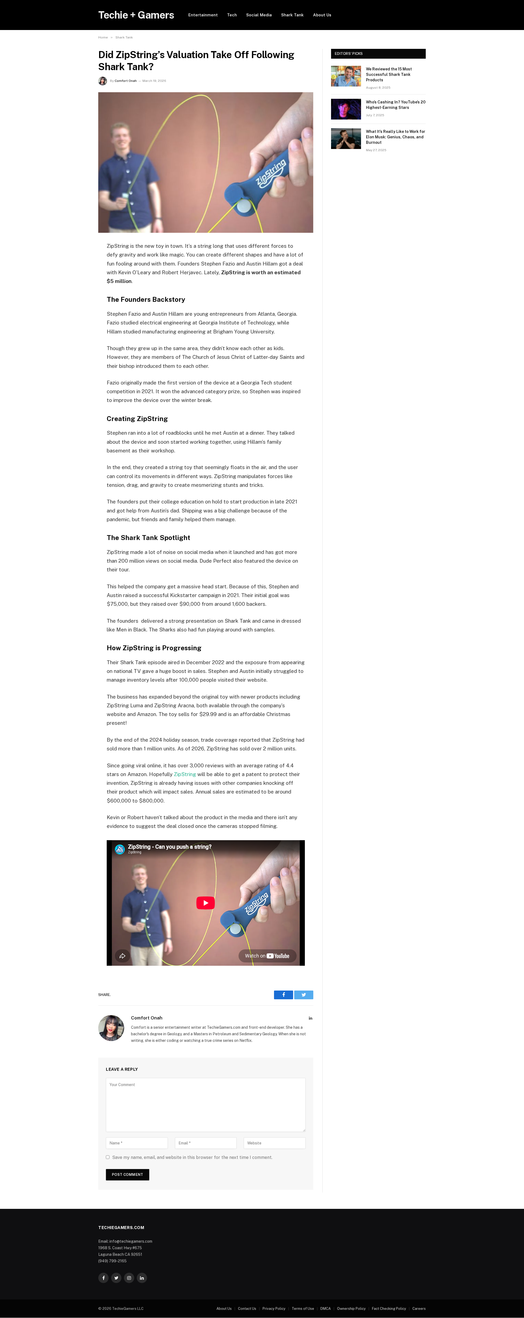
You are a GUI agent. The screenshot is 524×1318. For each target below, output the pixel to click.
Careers (419, 1309)
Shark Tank (292, 15)
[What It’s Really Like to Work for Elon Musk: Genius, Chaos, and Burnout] (346, 138)
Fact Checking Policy (389, 1309)
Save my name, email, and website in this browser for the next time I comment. (192, 1157)
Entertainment (203, 15)
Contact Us (247, 1309)
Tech (232, 15)
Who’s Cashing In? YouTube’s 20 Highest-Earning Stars (395, 105)
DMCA (325, 1309)
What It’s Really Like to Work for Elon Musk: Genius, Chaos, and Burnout (395, 137)
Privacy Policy (274, 1309)
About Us (322, 15)
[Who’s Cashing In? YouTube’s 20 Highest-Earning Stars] (346, 109)
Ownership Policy (351, 1309)
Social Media (259, 15)
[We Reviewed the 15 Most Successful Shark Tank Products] (346, 76)
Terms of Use (303, 1309)
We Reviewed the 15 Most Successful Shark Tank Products (389, 74)
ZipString (185, 774)
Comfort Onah (126, 81)
